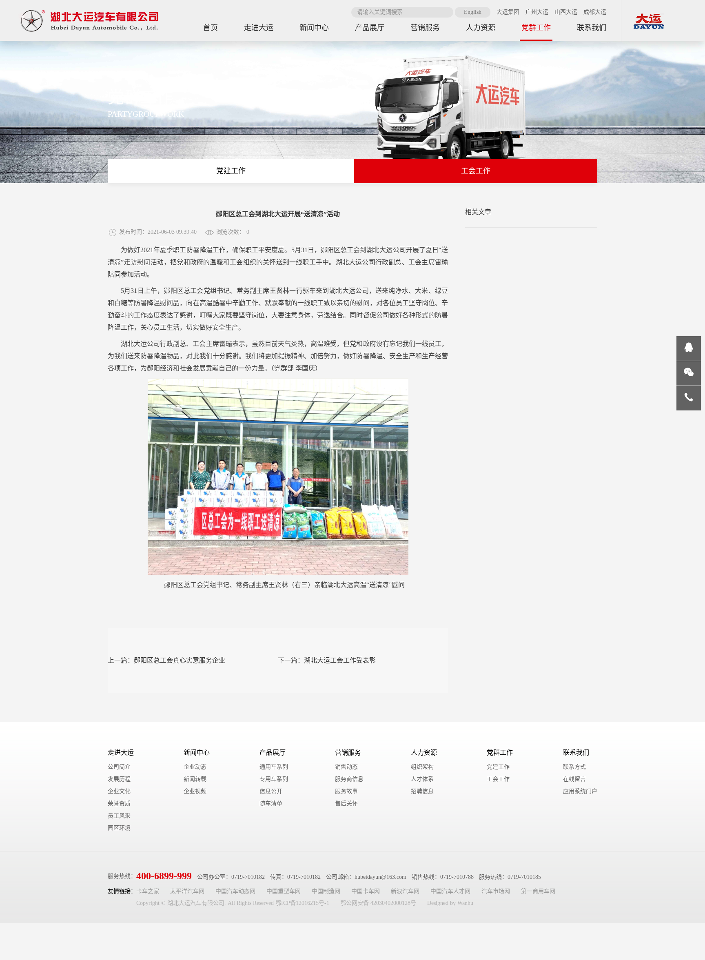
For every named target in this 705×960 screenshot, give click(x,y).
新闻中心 (197, 752)
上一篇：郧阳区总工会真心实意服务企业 (166, 660)
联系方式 (574, 767)
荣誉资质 (119, 803)
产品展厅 (272, 752)
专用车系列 (273, 779)
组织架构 (422, 767)
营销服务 (348, 752)
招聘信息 (422, 791)
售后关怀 (346, 803)
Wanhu (465, 903)
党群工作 (500, 752)
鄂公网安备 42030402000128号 (378, 903)
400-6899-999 (164, 876)
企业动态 (195, 767)
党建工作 (231, 171)
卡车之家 (147, 891)
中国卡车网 (365, 891)
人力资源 (424, 752)
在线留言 (574, 779)
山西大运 (565, 12)
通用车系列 (273, 767)
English (472, 12)
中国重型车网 (283, 891)
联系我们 (576, 752)
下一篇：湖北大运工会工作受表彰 (327, 660)
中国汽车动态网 (235, 891)
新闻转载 (195, 779)
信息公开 (270, 791)
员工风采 (119, 816)
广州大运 (536, 12)
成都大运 (594, 12)
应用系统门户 (580, 791)
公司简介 (119, 767)
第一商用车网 (538, 891)
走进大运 (121, 752)
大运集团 (508, 12)
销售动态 (346, 767)
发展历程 (119, 779)
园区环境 (119, 828)
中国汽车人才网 (450, 891)
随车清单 (270, 803)
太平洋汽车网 (187, 891)
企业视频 (195, 791)
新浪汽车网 (405, 891)
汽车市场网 (495, 891)
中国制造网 (326, 891)
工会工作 (475, 171)
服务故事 (346, 791)
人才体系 (422, 779)
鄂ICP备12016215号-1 (302, 903)
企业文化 (119, 791)
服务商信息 (349, 779)
